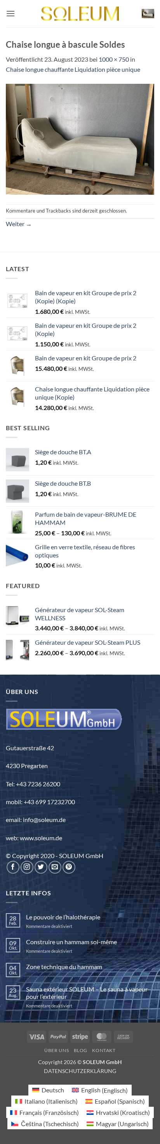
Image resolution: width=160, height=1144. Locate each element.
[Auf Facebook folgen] (13, 867)
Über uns (56, 1050)
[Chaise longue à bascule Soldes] (80, 138)
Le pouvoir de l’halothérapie (63, 917)
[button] (10, 13)
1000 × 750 (114, 59)
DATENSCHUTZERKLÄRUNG (80, 1071)
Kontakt (103, 1050)
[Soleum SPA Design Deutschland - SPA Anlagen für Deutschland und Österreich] (80, 13)
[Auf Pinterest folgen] (69, 867)
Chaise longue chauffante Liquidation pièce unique (73, 69)
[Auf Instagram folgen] (27, 867)
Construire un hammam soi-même (71, 941)
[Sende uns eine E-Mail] (55, 867)
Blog (80, 1050)
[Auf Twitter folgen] (41, 867)
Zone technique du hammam (64, 966)
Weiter (19, 223)
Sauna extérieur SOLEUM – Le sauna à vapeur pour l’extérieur (87, 992)
